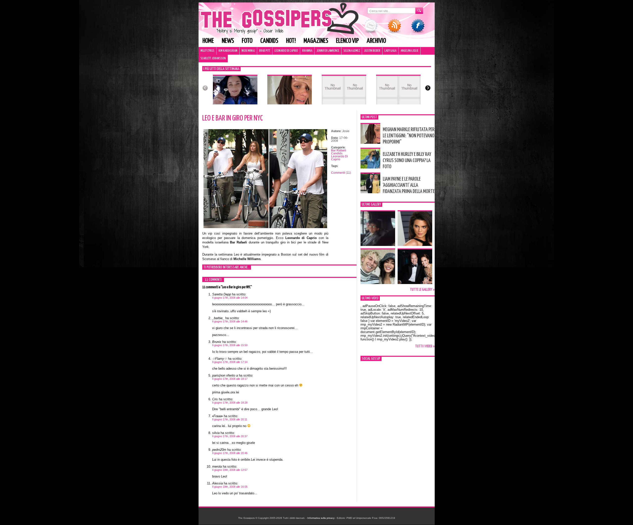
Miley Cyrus (207, 50)
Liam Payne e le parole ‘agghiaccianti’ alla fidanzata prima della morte (409, 185)
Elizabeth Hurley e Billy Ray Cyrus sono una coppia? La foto (407, 160)
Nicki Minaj (248, 50)
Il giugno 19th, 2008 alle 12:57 (230, 469)
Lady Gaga (390, 50)
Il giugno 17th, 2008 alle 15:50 (230, 345)
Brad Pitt (264, 50)
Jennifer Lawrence (327, 50)
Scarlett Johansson (213, 58)
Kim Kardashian (228, 50)
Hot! (291, 41)
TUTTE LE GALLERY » (422, 289)
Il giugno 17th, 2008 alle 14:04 (230, 297)
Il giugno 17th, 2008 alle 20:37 (230, 436)
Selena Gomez (351, 50)
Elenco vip (347, 41)
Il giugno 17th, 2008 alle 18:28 (230, 402)
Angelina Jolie (409, 50)
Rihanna (307, 50)
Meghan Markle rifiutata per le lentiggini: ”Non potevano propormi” (408, 135)
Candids (269, 41)
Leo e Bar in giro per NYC (232, 118)
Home (208, 41)
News (228, 41)
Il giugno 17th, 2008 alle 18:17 (230, 378)
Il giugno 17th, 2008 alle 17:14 (230, 361)
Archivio (376, 41)
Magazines (316, 41)
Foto (247, 41)
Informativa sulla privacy (321, 518)
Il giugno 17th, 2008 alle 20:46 (230, 453)
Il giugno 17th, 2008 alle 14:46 (230, 321)
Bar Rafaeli (338, 150)
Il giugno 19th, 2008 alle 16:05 (230, 486)
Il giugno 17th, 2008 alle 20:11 (229, 419)
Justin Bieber (372, 50)
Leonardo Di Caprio (286, 50)
